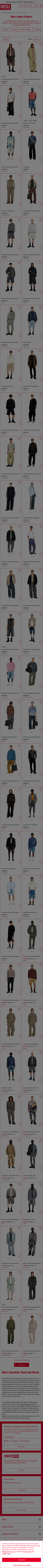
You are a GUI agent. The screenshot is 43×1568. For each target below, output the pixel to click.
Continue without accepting (21, 1565)
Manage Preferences (8, 1551)
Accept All (21, 1560)
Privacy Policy (27, 1551)
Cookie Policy (6, 1553)
